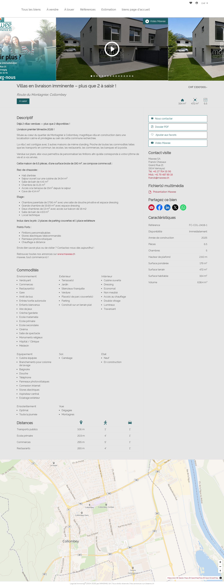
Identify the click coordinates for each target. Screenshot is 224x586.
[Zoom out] (220, 566)
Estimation (108, 9)
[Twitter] (175, 207)
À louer (69, 9)
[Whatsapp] (183, 207)
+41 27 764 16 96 (159, 171)
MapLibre (171, 578)
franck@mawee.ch (158, 177)
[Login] (196, 3)
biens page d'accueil (136, 9)
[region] (112, 520)
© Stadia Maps (183, 578)
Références (88, 9)
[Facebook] (159, 207)
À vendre (53, 9)
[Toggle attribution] (220, 578)
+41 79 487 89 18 (160, 174)
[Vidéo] (112, 48)
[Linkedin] (167, 207)
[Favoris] (190, 3)
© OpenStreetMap (210, 578)
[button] (3, 49)
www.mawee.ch (66, 254)
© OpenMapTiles (196, 578)
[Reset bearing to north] (220, 571)
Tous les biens (31, 9)
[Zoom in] (220, 562)
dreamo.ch (149, 584)
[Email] (151, 207)
